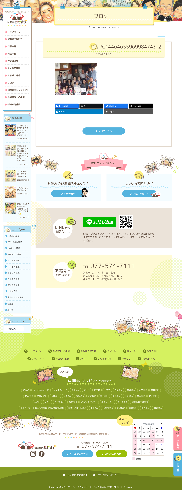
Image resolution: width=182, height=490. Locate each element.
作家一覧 (111, 351)
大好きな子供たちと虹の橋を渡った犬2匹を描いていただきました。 (23, 130)
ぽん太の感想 (13, 285)
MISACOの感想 (14, 254)
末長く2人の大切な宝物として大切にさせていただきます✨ (23, 209)
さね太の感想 (13, 279)
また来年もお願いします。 (22, 189)
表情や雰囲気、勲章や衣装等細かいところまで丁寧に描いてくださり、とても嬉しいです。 (22, 153)
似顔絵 (10, 303)
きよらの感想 (13, 272)
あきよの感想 (13, 260)
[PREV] (135, 424)
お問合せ (126, 358)
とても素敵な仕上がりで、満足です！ (22, 174)
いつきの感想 (13, 266)
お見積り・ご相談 (61, 351)
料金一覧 (131, 351)
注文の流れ (152, 351)
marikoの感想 (14, 248)
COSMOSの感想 (15, 242)
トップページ (34, 351)
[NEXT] (161, 424)
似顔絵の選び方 (88, 351)
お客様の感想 (13, 236)
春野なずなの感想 (15, 297)
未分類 (10, 310)
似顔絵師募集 (148, 358)
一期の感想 (12, 291)
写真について (38, 358)
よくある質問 (104, 358)
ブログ (83, 358)
